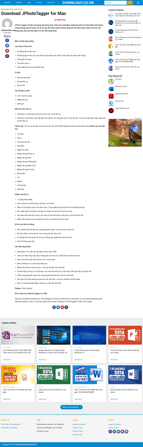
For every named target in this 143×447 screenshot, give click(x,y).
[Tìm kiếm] (130, 3)
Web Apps (50, 2)
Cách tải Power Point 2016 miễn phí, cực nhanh (128, 38)
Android (19, 2)
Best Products (9, 8)
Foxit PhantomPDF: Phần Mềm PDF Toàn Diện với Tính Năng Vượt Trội (128, 15)
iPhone (39, 2)
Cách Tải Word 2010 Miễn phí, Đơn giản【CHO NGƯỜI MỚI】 (127, 61)
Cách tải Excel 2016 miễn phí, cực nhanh (127, 53)
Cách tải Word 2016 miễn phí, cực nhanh (127, 68)
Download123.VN (71, 2)
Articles (27, 8)
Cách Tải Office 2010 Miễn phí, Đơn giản (128, 46)
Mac (29, 2)
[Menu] (138, 2)
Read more (7, 359)
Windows (7, 2)
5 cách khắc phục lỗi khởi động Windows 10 (126, 31)
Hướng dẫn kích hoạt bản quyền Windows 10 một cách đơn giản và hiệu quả (127, 23)
